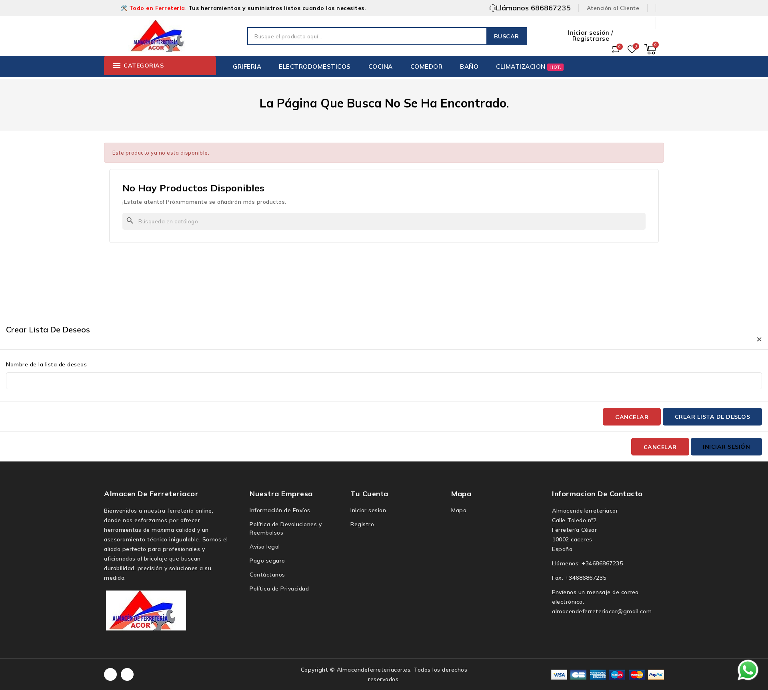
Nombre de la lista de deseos (46, 364)
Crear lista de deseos (712, 416)
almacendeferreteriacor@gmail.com (602, 611)
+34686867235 (602, 563)
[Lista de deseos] (632, 49)
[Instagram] (127, 674)
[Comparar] (616, 49)
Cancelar (631, 417)
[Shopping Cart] (650, 49)
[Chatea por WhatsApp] (748, 669)
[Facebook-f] (110, 674)
